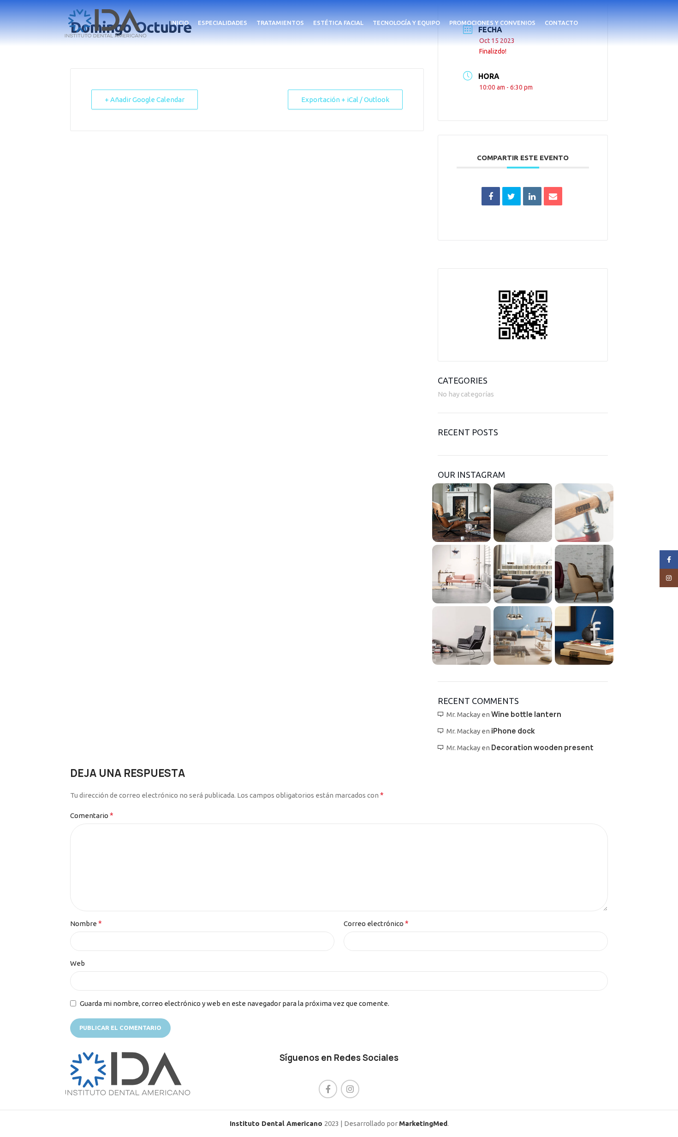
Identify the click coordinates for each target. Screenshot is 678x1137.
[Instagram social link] (350, 1089)
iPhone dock (513, 731)
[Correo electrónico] (553, 196)
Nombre (86, 923)
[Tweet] (511, 196)
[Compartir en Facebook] (491, 196)
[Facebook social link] (328, 1089)
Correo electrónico (376, 923)
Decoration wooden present (542, 747)
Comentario (91, 815)
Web (77, 963)
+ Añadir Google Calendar (144, 99)
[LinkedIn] (532, 196)
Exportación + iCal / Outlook (345, 99)
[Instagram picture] (461, 512)
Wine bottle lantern (526, 714)
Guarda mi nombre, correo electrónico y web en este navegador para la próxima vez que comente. (234, 1003)
